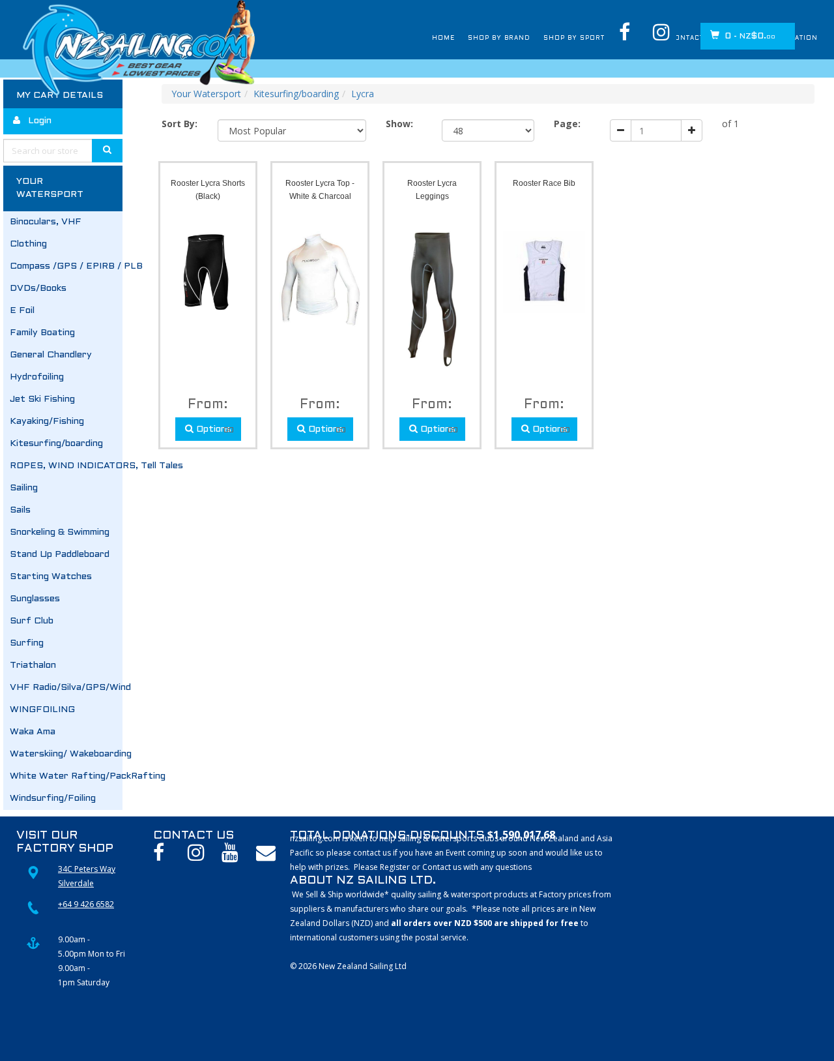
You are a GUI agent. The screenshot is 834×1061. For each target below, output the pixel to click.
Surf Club (31, 621)
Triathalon (33, 665)
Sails (20, 510)
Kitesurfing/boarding (56, 444)
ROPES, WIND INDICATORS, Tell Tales (66, 466)
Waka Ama (32, 732)
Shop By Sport (516, 38)
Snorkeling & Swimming (59, 532)
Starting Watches (51, 577)
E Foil (22, 310)
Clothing (28, 244)
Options (212, 429)
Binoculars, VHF (45, 222)
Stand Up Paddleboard (59, 554)
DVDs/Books (38, 288)
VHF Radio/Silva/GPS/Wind (66, 687)
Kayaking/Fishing (47, 421)
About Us (594, 38)
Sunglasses (35, 599)
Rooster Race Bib (544, 183)
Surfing (27, 643)
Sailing (24, 488)
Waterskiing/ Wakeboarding (66, 754)
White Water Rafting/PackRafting (66, 776)
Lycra (362, 93)
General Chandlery (51, 355)
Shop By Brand (422, 38)
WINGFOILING (42, 710)
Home (354, 38)
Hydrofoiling (37, 377)
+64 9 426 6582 (86, 904)
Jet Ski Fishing (42, 399)
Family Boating (42, 333)
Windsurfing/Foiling (53, 798)
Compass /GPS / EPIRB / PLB (66, 266)
